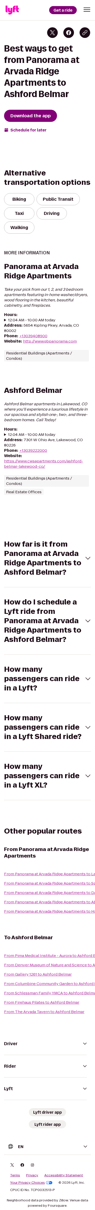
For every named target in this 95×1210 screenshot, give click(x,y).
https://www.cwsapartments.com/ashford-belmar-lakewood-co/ (43, 463)
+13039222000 (33, 450)
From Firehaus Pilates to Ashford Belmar (41, 1002)
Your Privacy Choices (27, 1182)
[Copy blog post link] (85, 33)
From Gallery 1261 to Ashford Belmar (38, 974)
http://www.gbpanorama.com (50, 341)
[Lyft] (12, 10)
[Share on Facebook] (69, 33)
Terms (15, 1175)
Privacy (32, 1175)
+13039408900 (33, 336)
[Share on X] (52, 33)
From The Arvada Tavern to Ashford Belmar (44, 1011)
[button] (87, 10)
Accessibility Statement (63, 1175)
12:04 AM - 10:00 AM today (31, 320)
